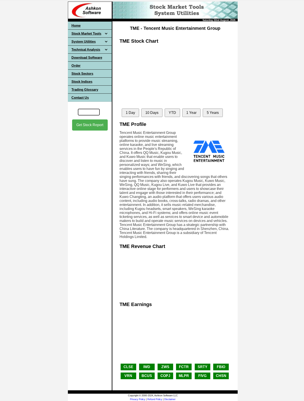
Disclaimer (170, 399)
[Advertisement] (90, 200)
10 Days (151, 113)
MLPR (184, 376)
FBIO (221, 367)
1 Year (191, 113)
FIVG (202, 376)
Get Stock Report (89, 125)
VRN (128, 376)
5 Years (213, 113)
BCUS (147, 376)
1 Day (130, 113)
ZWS (165, 367)
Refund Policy (154, 399)
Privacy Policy (137, 399)
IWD (146, 367)
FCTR (184, 367)
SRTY (202, 367)
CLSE (128, 367)
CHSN (221, 376)
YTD (172, 113)
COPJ (165, 376)
